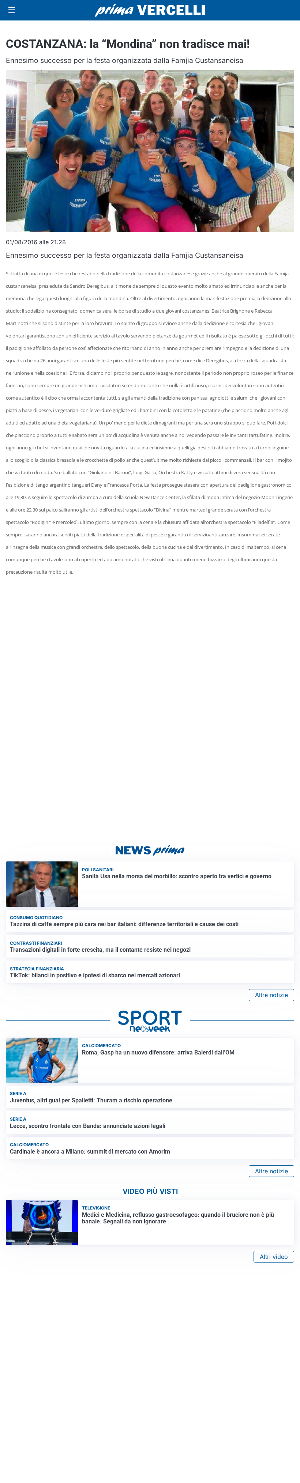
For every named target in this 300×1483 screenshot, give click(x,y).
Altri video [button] (274, 1256)
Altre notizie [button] (271, 995)
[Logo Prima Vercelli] (150, 10)
